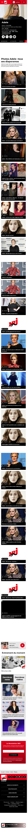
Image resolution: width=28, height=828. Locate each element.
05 (7, 25)
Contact (12, 802)
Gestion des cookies (13, 806)
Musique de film (6, 33)
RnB (13, 31)
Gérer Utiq (20, 805)
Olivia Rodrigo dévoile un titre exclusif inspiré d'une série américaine (12, 733)
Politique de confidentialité (10, 805)
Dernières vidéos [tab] (19, 678)
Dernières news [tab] (7, 678)
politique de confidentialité (7, 761)
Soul (16, 31)
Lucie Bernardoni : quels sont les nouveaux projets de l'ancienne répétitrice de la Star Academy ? (13, 716)
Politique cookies (15, 803)
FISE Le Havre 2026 (6, 671)
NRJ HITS (11, 645)
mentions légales (18, 760)
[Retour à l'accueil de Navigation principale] (5, 2)
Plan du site (6, 802)
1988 (10, 25)
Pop (10, 31)
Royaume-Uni (13, 29)
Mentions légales (19, 802)
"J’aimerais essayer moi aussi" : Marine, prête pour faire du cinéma (12, 698)
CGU (9, 803)
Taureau (6, 28)
